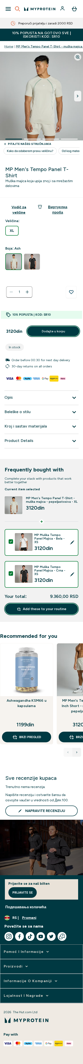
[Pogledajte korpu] (74, 9)
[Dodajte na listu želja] (71, 292)
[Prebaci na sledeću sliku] (77, 96)
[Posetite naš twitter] (51, 936)
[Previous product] (68, 752)
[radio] (12, 231)
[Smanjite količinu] (11, 292)
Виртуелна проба (57, 209)
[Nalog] (63, 9)
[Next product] (76, 752)
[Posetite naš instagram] (8, 936)
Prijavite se (22, 892)
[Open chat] (62, 936)
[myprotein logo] (39, 9)
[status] (19, 292)
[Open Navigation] (8, 9)
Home (8, 46)
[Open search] (17, 9)
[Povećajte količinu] (27, 292)
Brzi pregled (30, 737)
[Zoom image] (77, 57)
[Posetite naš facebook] (19, 936)
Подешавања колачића (25, 907)
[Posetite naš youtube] (40, 936)
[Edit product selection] (72, 542)
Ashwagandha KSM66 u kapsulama (26, 703)
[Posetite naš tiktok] (30, 936)
